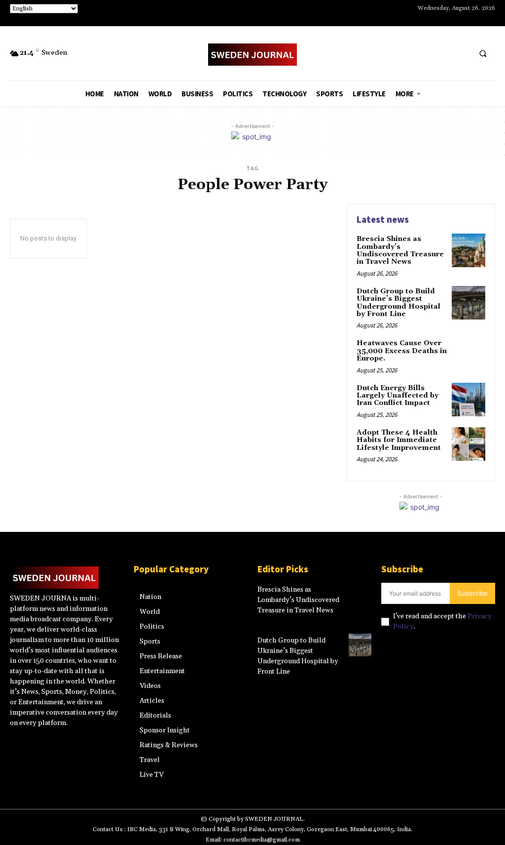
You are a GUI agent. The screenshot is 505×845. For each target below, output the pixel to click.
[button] (482, 53)
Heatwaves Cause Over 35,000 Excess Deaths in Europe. (402, 351)
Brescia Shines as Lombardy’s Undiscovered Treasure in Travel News (400, 250)
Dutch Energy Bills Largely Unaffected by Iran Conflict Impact (397, 396)
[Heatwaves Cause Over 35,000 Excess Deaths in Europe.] (468, 354)
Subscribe (472, 593)
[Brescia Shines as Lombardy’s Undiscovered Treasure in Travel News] (468, 250)
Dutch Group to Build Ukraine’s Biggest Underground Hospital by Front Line (398, 303)
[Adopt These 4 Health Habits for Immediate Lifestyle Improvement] (468, 444)
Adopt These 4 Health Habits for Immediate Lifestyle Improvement (399, 440)
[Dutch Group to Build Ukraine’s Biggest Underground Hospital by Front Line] (468, 303)
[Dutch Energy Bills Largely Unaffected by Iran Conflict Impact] (468, 399)
